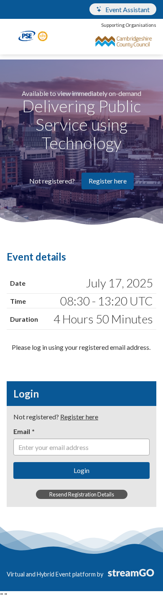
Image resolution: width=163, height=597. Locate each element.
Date (17, 283)
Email (21, 431)
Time (18, 301)
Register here (108, 181)
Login (81, 470)
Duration (24, 319)
